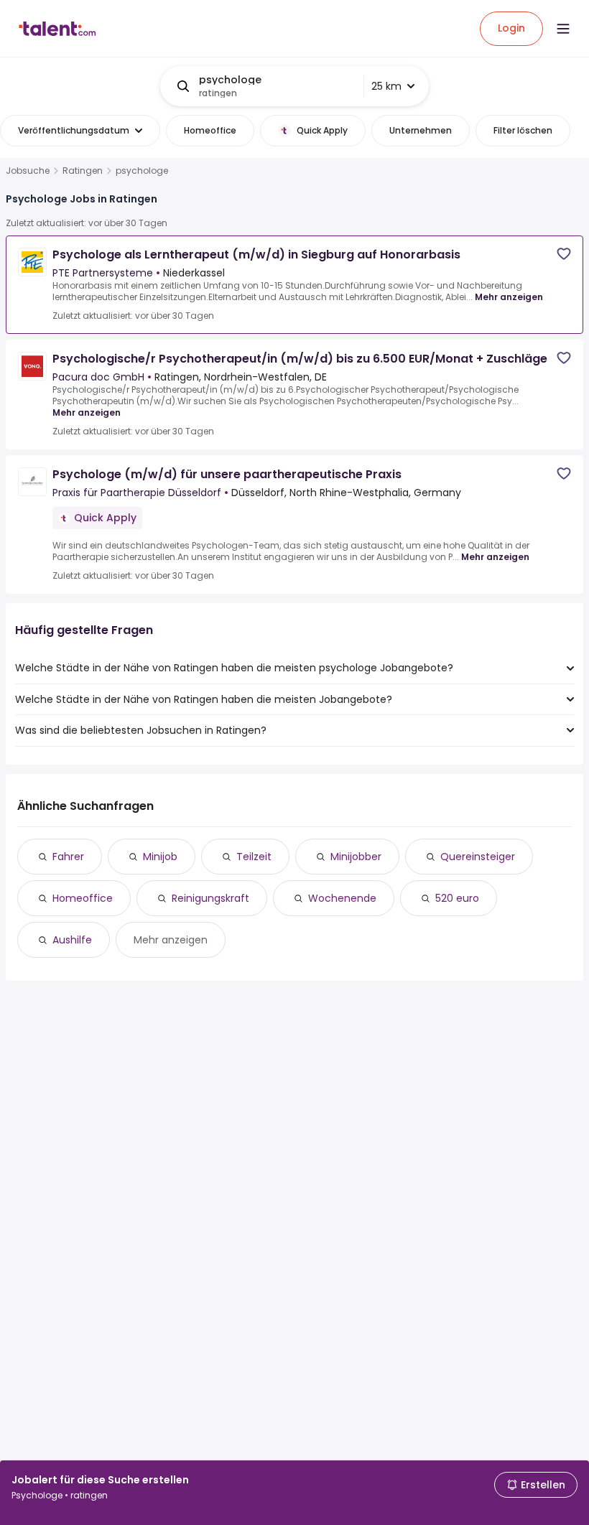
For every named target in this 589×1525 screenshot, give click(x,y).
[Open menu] (563, 28)
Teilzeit (254, 856)
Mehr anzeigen (509, 297)
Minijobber (355, 856)
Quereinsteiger (477, 856)
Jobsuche (28, 171)
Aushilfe (72, 940)
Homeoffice (82, 898)
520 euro (457, 898)
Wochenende (342, 898)
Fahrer (68, 856)
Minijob (160, 856)
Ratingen (82, 171)
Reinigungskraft (210, 898)
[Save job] (564, 254)
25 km (386, 86)
